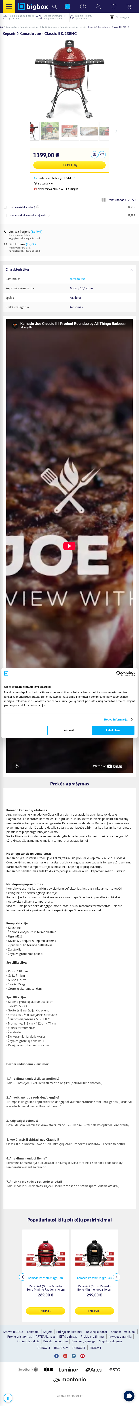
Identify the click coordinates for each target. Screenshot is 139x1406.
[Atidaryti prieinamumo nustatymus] (8, 1398)
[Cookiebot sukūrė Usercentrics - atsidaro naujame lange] (119, 673)
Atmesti (69, 730)
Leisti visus (113, 730)
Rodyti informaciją (116, 719)
